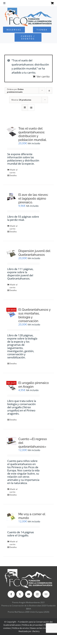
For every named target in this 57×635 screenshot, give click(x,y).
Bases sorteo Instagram (41, 628)
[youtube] (28, 594)
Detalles (13, 175)
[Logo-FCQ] (28, 9)
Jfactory (36, 631)
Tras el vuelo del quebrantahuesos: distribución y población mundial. (32, 134)
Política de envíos (20, 628)
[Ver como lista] (31, 107)
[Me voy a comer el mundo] (11, 516)
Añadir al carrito (13, 171)
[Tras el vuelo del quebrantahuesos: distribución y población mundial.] (11, 132)
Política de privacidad (32, 625)
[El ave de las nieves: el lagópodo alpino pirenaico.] (11, 197)
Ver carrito (43, 76)
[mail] (46, 594)
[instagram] (37, 594)
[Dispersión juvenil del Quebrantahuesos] (11, 253)
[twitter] (19, 594)
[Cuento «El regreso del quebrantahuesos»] (11, 441)
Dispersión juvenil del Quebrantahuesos (34, 253)
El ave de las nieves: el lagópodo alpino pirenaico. (33, 198)
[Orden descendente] (49, 90)
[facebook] (11, 594)
